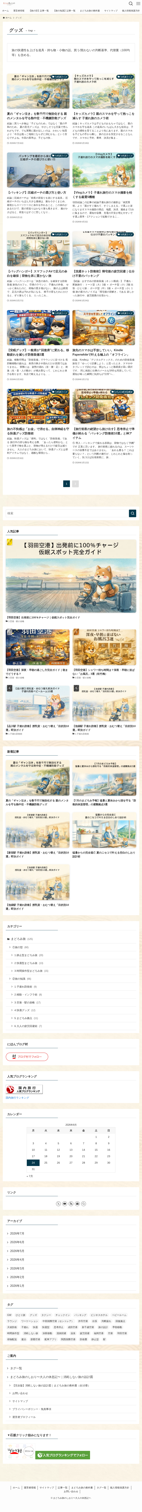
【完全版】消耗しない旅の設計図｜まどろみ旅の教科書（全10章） (51, 1385)
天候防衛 (12, 1327)
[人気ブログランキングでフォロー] (62, 1458)
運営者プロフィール (24, 1417)
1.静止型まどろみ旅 (28, 955)
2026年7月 (17, 1233)
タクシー (46, 1315)
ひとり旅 (20, 1315)
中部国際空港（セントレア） (58, 1321)
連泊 (23, 1339)
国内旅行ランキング (17, 1097)
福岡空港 (99, 1333)
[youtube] (64, 1203)
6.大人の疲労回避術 (28, 1026)
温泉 (73, 1333)
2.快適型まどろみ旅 (28, 963)
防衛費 (83, 1339)
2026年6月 (17, 1242)
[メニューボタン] (138, 3)
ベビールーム (119, 1315)
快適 (35, 1327)
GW (9, 1315)
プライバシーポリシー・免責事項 (31, 1409)
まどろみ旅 (22, 938)
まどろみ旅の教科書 (82, 1487)
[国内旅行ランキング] (24, 1093)
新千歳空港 (88, 1327)
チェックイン (62, 1315)
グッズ (33, 1315)
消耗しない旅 (31, 1333)
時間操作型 (13, 1333)
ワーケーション (29, 1321)
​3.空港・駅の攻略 (27, 1002)
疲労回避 (84, 1333)
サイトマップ (20, 1401)
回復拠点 (120, 1321)
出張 (94, 1321)
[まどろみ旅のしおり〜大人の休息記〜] (9, 3)
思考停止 (58, 1327)
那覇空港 (35, 1339)
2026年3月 (17, 1268)
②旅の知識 (21, 978)
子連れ (24, 1327)
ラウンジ (12, 1321)
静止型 (95, 1339)
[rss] (71, 1203)
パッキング (80, 1315)
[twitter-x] (58, 1203)
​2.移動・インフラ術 (28, 994)
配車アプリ (51, 1339)
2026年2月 (17, 1277)
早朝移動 (117, 1327)
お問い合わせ (20, 1393)
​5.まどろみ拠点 (26, 1018)
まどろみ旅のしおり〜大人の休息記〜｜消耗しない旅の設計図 (51, 1376)
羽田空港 (122, 1333)
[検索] (83, 1203)
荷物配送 (12, 1339)
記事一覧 (62, 1487)
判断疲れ (106, 1321)
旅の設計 (103, 1327)
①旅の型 (20, 947)
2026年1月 (17, 1285)
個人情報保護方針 (119, 1487)
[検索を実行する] (132, 513)
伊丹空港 (83, 1321)
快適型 (45, 1327)
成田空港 (72, 1327)
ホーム (16, 1487)
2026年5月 (17, 1251)
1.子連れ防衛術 (25, 986)
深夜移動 (47, 1333)
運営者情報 (30, 1487)
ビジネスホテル (99, 1315)
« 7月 (30, 1176)
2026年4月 (17, 1259)
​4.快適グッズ (24, 1010)
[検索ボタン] (131, 3)
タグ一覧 (16, 1368)
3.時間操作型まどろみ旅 (31, 970)
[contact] (77, 1203)
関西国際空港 (68, 1339)
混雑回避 (61, 1333)
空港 (110, 1333)
